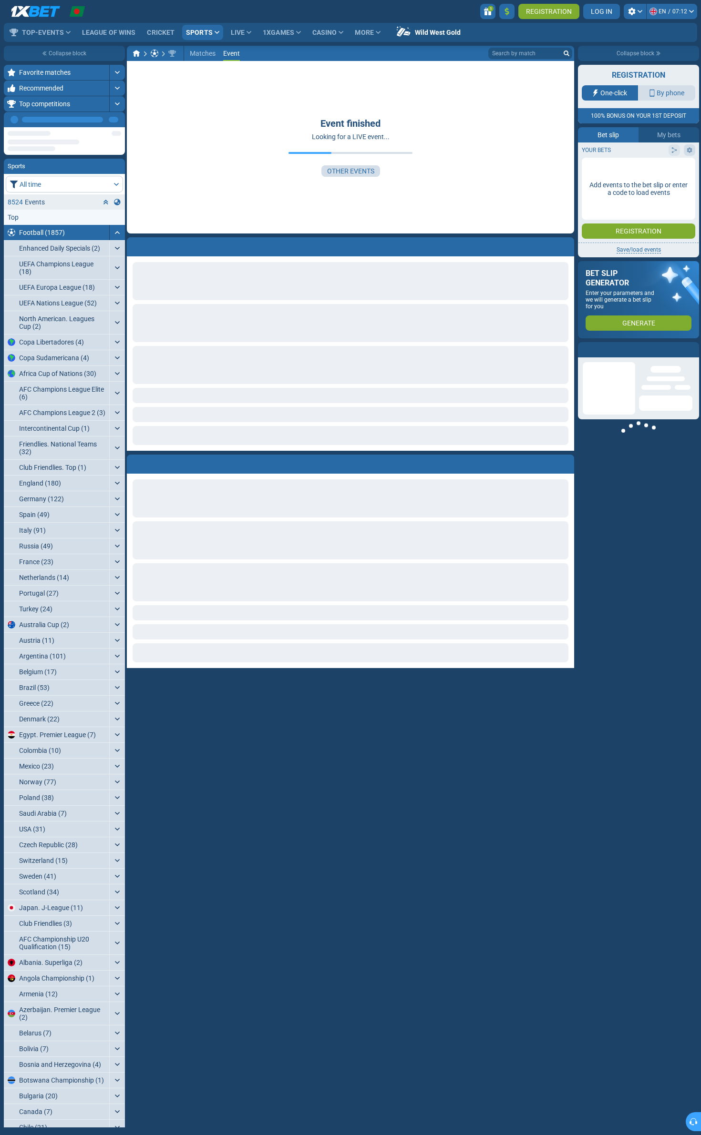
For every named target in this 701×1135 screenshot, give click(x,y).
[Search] (566, 53)
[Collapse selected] (106, 174)
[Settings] (635, 11)
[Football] (154, 53)
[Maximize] (117, 72)
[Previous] (96, 119)
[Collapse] (117, 205)
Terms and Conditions (643, 169)
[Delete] (564, 462)
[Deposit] (507, 11)
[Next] (117, 119)
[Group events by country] (117, 174)
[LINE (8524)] (136, 53)
